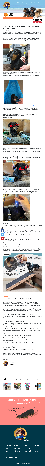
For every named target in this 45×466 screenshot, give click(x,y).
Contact (30, 18)
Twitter (36, 453)
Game (17, 18)
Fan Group (37, 450)
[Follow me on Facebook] (36, 20)
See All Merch (28, 447)
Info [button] (24, 18)
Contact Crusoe (17, 451)
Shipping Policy (28, 448)
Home (5, 18)
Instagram (37, 451)
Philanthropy (17, 448)
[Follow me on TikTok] (33, 20)
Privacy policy (22, 461)
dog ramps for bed (15, 248)
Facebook (37, 448)
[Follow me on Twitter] (41, 20)
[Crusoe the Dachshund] (8, 5)
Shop (13, 18)
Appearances (17, 450)
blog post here (34, 105)
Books (7, 450)
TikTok (36, 454)
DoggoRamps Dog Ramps (22, 293)
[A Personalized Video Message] (27, 386)
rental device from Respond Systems (34, 226)
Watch (10, 18)
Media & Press (17, 447)
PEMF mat (5, 232)
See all (22, 394)
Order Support (28, 451)
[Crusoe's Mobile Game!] (38, 386)
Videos (7, 447)
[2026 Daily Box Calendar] (17, 386)
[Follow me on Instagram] (38, 20)
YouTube (37, 23)
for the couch (24, 248)
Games (7, 451)
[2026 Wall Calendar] (7, 386)
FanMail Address (18, 453)
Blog (21, 18)
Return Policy (28, 450)
